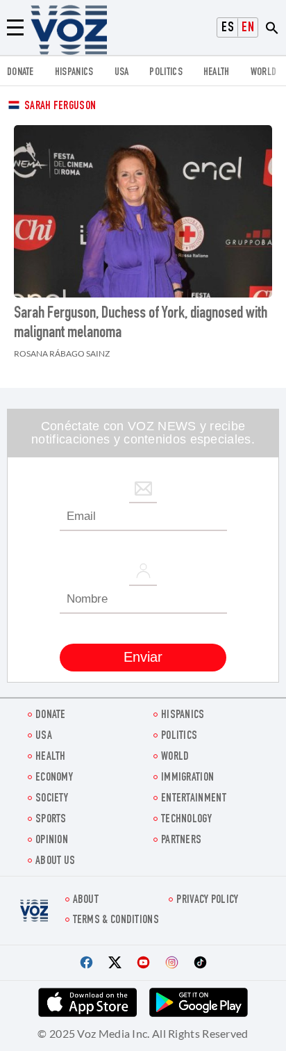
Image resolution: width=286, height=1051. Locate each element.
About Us (55, 861)
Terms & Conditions (116, 921)
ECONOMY (54, 778)
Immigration (187, 778)
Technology (186, 820)
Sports (51, 820)
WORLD (264, 72)
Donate (20, 72)
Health (216, 72)
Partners (181, 841)
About (86, 900)
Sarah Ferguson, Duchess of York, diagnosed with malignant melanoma (140, 324)
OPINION (51, 841)
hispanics (74, 72)
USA (122, 72)
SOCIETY (51, 799)
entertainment (193, 799)
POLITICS (165, 72)
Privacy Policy (207, 900)
